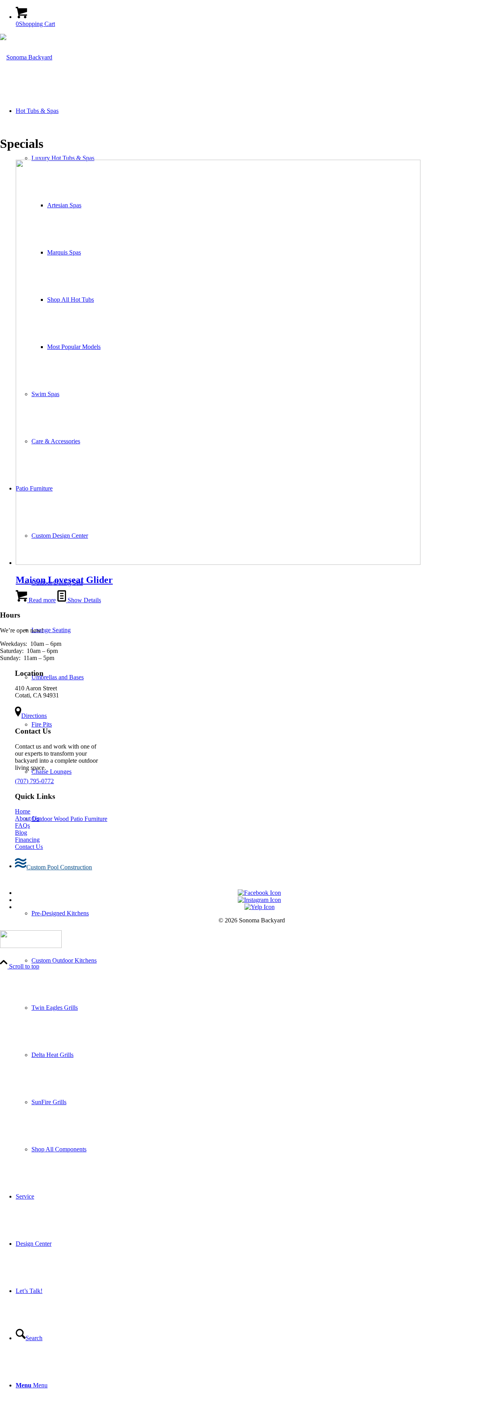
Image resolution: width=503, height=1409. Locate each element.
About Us (27, 818)
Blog (21, 832)
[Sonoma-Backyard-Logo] (26, 57)
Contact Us (29, 846)
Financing (27, 839)
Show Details (83, 600)
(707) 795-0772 (34, 781)
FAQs (22, 825)
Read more (41, 600)
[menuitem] (259, 1008)
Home (22, 811)
